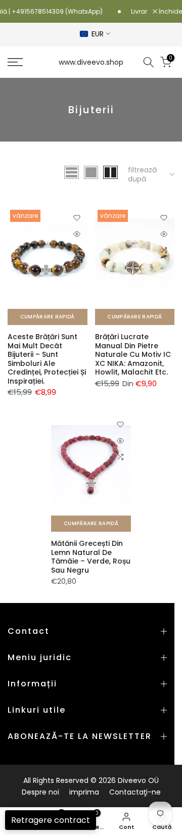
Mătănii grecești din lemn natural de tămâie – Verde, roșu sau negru (90, 556)
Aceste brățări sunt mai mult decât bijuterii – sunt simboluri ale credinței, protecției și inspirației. (47, 359)
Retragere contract (50, 820)
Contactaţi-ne (135, 792)
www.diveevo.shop (91, 62)
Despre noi (40, 792)
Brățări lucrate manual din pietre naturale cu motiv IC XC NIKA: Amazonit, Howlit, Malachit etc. (133, 354)
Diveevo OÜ (138, 780)
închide (169, 12)
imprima (84, 792)
